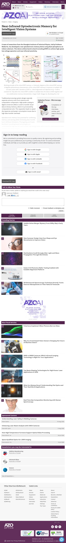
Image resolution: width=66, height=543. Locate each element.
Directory (31, 499)
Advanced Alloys (14, 459)
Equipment (32, 495)
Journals (31, 504)
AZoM (5, 490)
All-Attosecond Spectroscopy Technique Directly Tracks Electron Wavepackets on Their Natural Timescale (44, 283)
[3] (11, 258)
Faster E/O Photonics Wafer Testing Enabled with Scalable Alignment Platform (41, 269)
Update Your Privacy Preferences (15, 541)
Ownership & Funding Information (55, 515)
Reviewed (60, 40)
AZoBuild (6, 499)
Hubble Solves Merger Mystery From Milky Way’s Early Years (43, 224)
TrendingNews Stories (11, 215)
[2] (11, 243)
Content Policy (55, 511)
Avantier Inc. (8, 442)
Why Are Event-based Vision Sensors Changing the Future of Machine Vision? (44, 341)
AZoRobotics (7, 495)
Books (41, 490)
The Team (43, 506)
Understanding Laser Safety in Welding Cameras (19, 419)
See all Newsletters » (8, 476)
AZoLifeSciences (20, 499)
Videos (31, 497)
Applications (43, 497)
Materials (42, 495)
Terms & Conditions (54, 504)
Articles (31, 492)
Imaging (15, 22)
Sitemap (42, 504)
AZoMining (7, 501)
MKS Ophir (8, 428)
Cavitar (7, 421)
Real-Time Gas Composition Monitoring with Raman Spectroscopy (42, 401)
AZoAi (17, 495)
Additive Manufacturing (16, 451)
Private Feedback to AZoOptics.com (53, 208)
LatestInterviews (54, 215)
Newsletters (54, 497)
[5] (11, 288)
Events (42, 492)
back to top (57, 522)
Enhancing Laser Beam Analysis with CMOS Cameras (20, 426)
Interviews (32, 501)
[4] (11, 273)
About (52, 490)
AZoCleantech (8, 497)
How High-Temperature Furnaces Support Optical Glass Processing (26, 433)
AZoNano (6, 492)
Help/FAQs (43, 501)
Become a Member (56, 495)
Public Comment (35, 208)
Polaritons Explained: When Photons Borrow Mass (42, 326)
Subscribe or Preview (15, 453)
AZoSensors (19, 490)
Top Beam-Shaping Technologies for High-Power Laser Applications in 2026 (43, 371)
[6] (11, 405)
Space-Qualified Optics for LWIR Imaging (16, 440)
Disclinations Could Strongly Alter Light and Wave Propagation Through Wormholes (41, 254)
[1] (11, 229)
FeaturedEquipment (33, 215)
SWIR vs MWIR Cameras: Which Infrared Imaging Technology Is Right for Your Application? (41, 356)
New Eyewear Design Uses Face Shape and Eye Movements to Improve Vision (40, 239)
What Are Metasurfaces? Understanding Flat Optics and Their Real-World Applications (43, 386)
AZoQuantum (19, 492)
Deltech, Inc (8, 435)
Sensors (11, 468)
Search (53, 492)
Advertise (53, 501)
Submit (61, 211)
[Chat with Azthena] (61, 539)
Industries (43, 499)
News (10, 22)
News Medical (20, 497)
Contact (53, 499)
